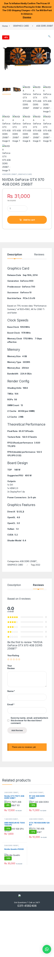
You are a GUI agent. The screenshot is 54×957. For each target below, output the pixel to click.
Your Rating (13, 655)
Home (5, 26)
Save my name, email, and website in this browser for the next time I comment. (29, 720)
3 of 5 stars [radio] (14, 659)
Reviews (39, 254)
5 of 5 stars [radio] (19, 659)
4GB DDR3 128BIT (36, 792)
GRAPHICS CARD (21, 26)
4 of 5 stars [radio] (17, 659)
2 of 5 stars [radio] (11, 659)
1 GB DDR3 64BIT (11, 819)
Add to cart (29, 220)
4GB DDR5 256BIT (9, 174)
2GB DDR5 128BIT (11, 792)
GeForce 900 (26, 281)
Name (11, 691)
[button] (49, 36)
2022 (37, 565)
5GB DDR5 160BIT (11, 845)
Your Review (11, 667)
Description (14, 254)
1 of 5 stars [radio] (8, 659)
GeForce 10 (26, 292)
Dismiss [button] (27, 17)
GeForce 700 (28, 286)
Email (10, 704)
